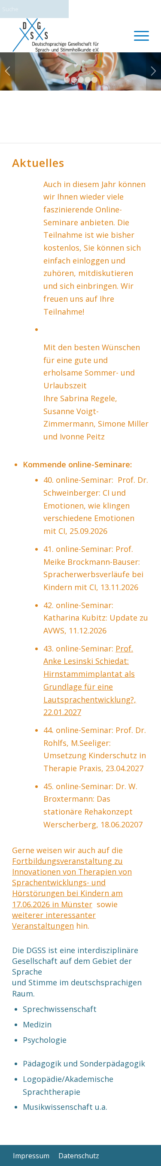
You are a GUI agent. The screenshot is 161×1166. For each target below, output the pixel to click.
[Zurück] (7, 71)
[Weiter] (153, 71)
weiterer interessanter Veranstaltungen (54, 920)
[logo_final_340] (67, 35)
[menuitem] (137, 35)
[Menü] (137, 35)
